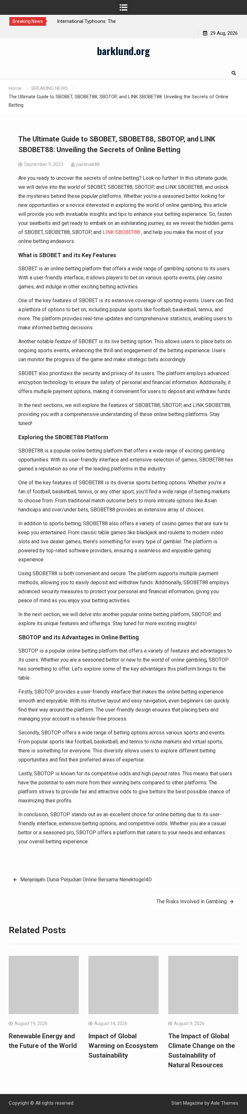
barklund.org (123, 50)
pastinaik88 (88, 164)
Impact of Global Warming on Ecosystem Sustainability (123, 1045)
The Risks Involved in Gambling (191, 901)
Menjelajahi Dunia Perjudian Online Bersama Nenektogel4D (86, 880)
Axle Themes (224, 1103)
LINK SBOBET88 (121, 232)
